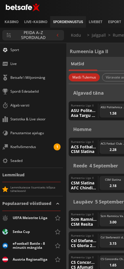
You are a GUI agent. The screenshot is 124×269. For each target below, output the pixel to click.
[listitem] (11, 22)
